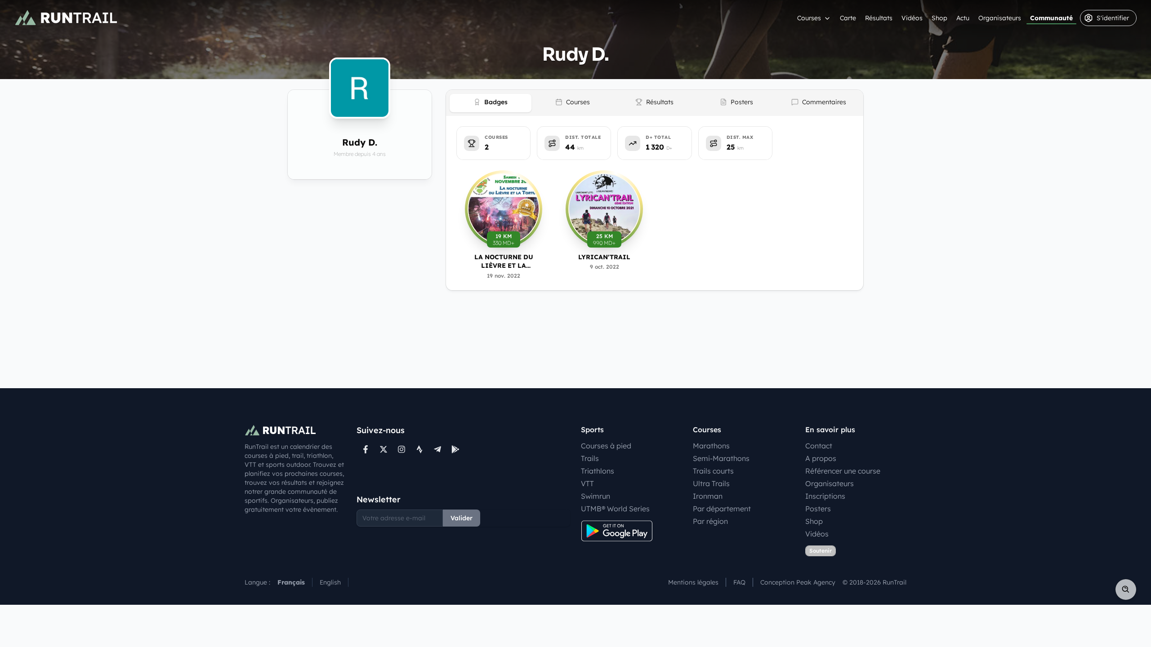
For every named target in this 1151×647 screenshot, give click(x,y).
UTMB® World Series (615, 508)
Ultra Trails (711, 483)
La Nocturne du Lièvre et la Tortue (503, 261)
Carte (848, 18)
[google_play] (455, 449)
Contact (818, 445)
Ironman (708, 496)
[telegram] (437, 449)
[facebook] (366, 449)
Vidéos (912, 18)
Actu (962, 18)
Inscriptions (825, 496)
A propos (820, 458)
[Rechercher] (1126, 589)
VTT (587, 483)
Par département (722, 508)
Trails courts (713, 470)
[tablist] (654, 103)
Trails (590, 458)
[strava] (419, 449)
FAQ (739, 582)
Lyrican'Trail (604, 257)
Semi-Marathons (721, 458)
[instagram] (401, 449)
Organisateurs (999, 18)
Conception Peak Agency (797, 582)
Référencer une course (842, 470)
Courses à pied (606, 445)
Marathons (711, 445)
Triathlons (597, 470)
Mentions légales (693, 582)
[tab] (490, 103)
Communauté (1051, 18)
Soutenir (820, 550)
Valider (462, 518)
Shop (939, 18)
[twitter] (384, 449)
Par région (710, 521)
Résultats (878, 18)
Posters (818, 508)
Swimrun (595, 496)
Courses (809, 18)
